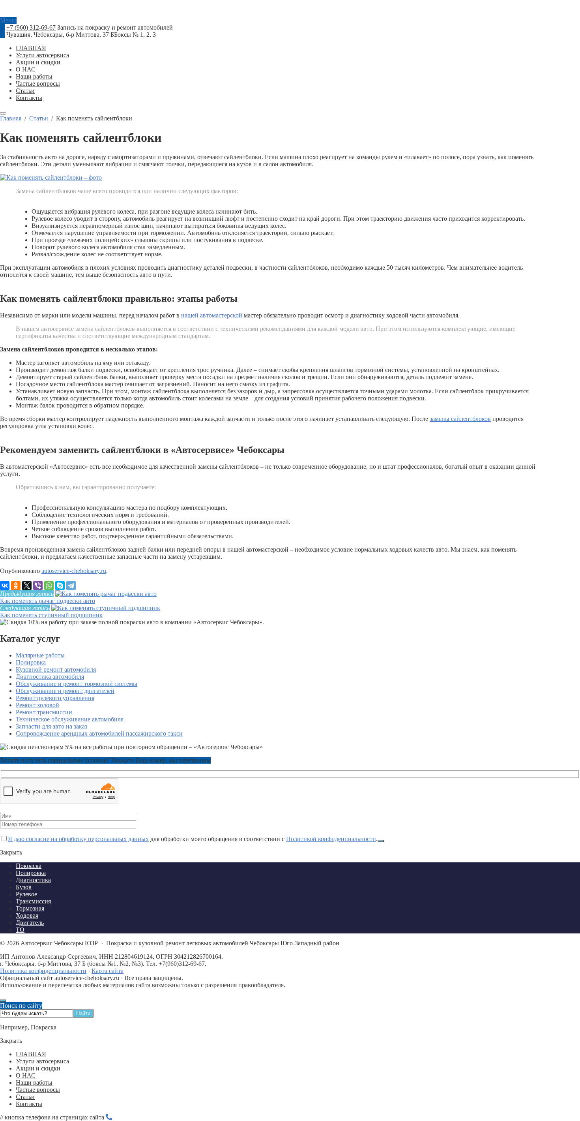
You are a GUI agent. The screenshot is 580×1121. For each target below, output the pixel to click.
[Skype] (60, 585)
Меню (8, 20)
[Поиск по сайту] (3, 113)
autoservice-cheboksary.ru (73, 570)
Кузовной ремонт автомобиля (56, 669)
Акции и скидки (38, 1068)
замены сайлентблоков (460, 418)
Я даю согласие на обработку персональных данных (78, 839)
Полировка (31, 662)
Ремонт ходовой (37, 705)
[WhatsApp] (49, 585)
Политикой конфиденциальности (331, 839)
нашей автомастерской (211, 315)
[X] (27, 585)
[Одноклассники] (16, 585)
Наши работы (34, 1082)
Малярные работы (40, 655)
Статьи (25, 1096)
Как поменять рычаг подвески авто (47, 600)
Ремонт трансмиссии (44, 712)
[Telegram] (71, 585)
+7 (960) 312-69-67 (31, 27)
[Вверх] (3, 1000)
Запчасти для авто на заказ (51, 726)
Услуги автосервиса (42, 1061)
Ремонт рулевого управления (55, 698)
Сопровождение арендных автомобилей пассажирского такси (99, 733)
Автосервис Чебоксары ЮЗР (290, 13)
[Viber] (38, 585)
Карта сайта (107, 970)
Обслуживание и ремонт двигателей (65, 690)
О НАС (26, 1075)
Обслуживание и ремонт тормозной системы (76, 683)
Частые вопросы (38, 1089)
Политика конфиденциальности (43, 970)
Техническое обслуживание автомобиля (69, 719)
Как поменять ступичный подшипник (51, 615)
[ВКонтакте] (4, 585)
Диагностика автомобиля (50, 676)
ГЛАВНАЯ (31, 1054)
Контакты (29, 1103)
